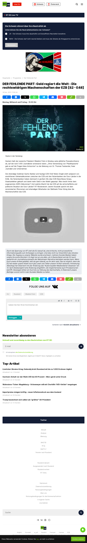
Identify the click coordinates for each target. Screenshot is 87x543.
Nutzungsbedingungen (43, 490)
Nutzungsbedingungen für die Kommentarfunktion (43, 496)
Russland (17, 294)
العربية (36, 532)
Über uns (43, 493)
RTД (43, 446)
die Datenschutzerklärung (24, 352)
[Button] (81, 346)
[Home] (6, 4)
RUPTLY (43, 449)
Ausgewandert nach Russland (43, 466)
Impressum (43, 483)
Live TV (17, 4)
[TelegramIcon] (37, 520)
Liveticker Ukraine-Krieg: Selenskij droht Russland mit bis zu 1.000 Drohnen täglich (37, 369)
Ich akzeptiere (19, 352)
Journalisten (43, 503)
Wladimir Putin (30, 294)
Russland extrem (43, 469)
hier (37, 539)
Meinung (44, 436)
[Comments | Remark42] (43, 313)
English (19, 532)
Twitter (43, 420)
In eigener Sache (44, 499)
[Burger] (81, 4)
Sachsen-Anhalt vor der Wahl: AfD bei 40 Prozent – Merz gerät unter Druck (34, 377)
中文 (68, 532)
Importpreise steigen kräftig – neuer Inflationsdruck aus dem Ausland (32, 392)
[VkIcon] (41, 520)
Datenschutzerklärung (43, 486)
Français (52, 532)
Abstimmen (11, 45)
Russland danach (43, 463)
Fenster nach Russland (43, 452)
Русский (28, 532)
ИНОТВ (43, 442)
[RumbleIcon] (45, 520)
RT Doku (43, 473)
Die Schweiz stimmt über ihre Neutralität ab (25, 26)
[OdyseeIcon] (49, 520)
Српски (61, 532)
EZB (41, 294)
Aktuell (43, 430)
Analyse (43, 433)
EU (8, 294)
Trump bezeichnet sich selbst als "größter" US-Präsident (27, 400)
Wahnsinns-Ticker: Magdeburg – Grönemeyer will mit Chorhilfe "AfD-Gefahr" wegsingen (40, 384)
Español (43, 532)
